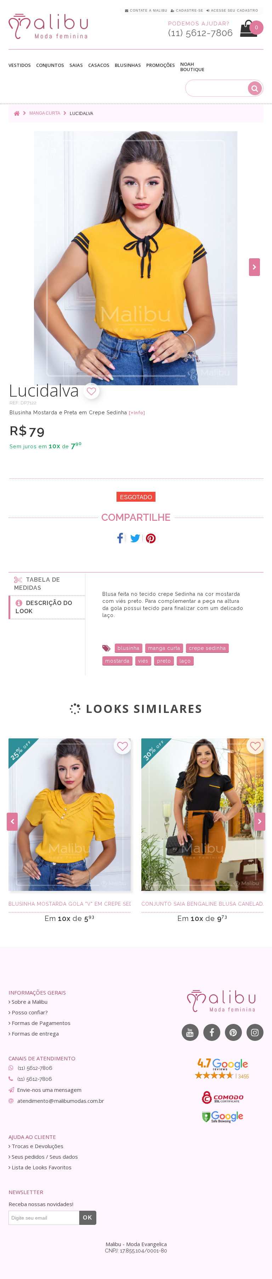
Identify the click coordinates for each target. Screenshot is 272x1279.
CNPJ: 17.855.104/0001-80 (136, 1251)
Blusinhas (128, 65)
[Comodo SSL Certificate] (222, 1097)
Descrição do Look (44, 607)
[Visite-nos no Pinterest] (233, 1032)
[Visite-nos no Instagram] (255, 1032)
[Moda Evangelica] (49, 26)
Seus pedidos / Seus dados (44, 1156)
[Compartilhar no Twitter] (135, 538)
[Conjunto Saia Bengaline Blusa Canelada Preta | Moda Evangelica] (202, 814)
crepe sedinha (207, 648)
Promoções (160, 65)
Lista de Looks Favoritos (41, 1167)
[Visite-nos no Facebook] (211, 1032)
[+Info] (137, 412)
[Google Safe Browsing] (222, 1117)
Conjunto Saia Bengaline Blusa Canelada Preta (202, 904)
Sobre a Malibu (28, 1001)
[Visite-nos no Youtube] (190, 1032)
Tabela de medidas (37, 583)
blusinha (129, 648)
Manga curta (44, 113)
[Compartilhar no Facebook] (120, 538)
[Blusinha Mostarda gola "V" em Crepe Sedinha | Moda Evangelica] (69, 814)
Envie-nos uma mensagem (49, 1090)
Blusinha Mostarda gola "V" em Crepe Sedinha (69, 904)
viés (143, 661)
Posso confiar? (29, 1012)
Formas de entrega (34, 1033)
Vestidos (19, 65)
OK (88, 1218)
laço (185, 661)
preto (164, 661)
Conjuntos (50, 65)
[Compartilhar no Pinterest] (150, 538)
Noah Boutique (192, 67)
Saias (76, 65)
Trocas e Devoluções (36, 1146)
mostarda (117, 661)
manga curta (164, 648)
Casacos (98, 65)
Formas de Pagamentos (40, 1023)
